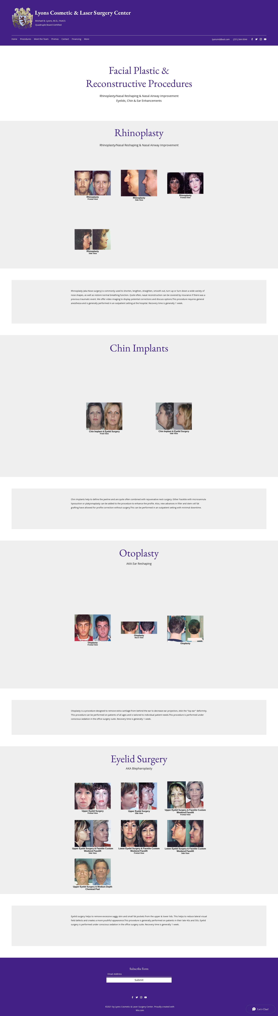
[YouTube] (265, 39)
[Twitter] (256, 39)
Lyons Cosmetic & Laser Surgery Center (83, 12)
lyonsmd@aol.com (221, 39)
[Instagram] (260, 39)
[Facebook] (252, 39)
